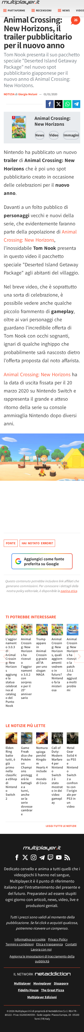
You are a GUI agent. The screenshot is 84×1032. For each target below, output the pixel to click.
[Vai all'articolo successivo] (4, 656)
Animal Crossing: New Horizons (52, 121)
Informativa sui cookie (30, 939)
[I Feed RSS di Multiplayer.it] (67, 857)
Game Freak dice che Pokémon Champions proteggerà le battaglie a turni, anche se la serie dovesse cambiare (26, 781)
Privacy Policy (58, 939)
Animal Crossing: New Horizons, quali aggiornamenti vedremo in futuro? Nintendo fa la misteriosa (57, 664)
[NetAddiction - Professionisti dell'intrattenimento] (52, 974)
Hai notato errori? (37, 543)
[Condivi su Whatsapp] (67, 104)
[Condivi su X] (59, 104)
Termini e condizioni (20, 944)
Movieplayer (42, 983)
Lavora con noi (41, 949)
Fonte (11, 543)
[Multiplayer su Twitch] (50, 857)
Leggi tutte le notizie (61, 826)
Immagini (71, 135)
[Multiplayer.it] (21, 2)
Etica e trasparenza (49, 944)
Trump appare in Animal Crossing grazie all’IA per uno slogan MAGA (41, 656)
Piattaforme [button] (16, 10)
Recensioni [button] (44, 10)
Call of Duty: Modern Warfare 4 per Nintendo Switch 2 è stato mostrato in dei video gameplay (57, 775)
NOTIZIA (9, 94)
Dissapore (61, 983)
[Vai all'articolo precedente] (79, 656)
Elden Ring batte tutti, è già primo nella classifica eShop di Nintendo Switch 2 (11, 773)
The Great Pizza (52, 990)
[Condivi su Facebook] (50, 104)
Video (53, 135)
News (39, 135)
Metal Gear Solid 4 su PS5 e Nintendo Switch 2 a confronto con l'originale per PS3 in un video (72, 777)
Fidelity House (28, 990)
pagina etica (68, 591)
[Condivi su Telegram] (76, 104)
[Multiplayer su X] (25, 857)
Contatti (71, 944)
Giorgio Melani (28, 94)
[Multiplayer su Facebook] (17, 857)
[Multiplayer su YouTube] (59, 857)
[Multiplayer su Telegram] (42, 857)
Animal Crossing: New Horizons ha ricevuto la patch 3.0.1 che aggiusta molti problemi (72, 664)
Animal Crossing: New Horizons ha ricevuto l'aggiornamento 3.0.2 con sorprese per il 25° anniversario (26, 668)
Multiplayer (22, 983)
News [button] (66, 10)
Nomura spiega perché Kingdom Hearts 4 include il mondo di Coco (42, 765)
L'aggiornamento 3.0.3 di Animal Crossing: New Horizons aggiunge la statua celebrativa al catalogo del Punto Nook (11, 672)
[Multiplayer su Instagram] (33, 857)
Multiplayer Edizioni (42, 997)
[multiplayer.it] (42, 847)
